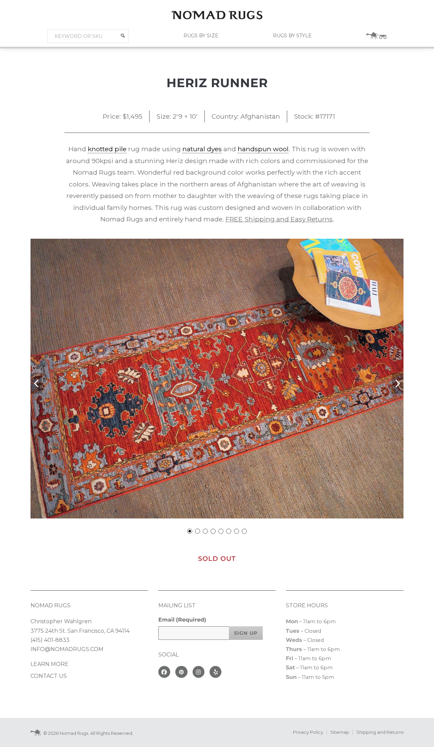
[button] (123, 36)
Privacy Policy (308, 732)
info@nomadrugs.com (67, 649)
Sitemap (339, 732)
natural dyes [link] (202, 149)
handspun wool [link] (263, 149)
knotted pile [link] (107, 149)
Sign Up (246, 633)
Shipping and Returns (379, 732)
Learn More (49, 664)
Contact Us (49, 676)
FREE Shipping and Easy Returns (279, 219)
